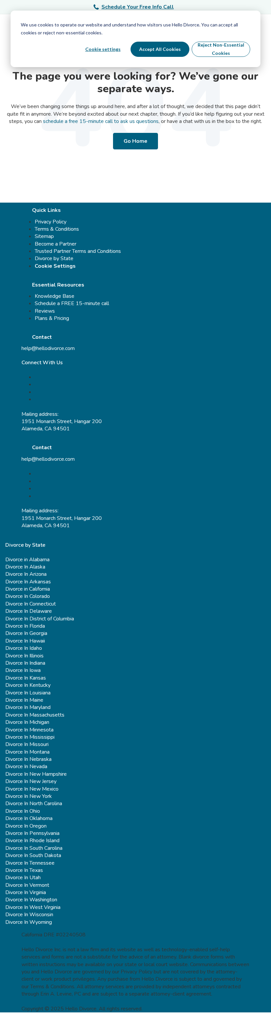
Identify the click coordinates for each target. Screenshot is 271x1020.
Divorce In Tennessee (30, 863)
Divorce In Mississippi (30, 737)
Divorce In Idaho (23, 648)
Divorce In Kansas (25, 678)
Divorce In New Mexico (31, 789)
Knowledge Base (54, 296)
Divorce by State (54, 258)
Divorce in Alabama (27, 559)
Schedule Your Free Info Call (137, 7)
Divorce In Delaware (28, 611)
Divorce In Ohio (22, 811)
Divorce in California (27, 589)
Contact (42, 337)
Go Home (135, 141)
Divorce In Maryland (28, 707)
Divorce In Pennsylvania (32, 833)
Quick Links (46, 210)
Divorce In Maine (24, 700)
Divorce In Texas (24, 870)
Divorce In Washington (31, 899)
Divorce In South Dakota (33, 855)
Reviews (45, 311)
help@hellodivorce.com (48, 348)
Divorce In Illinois (24, 655)
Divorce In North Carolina (33, 803)
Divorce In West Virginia (32, 907)
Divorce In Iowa (23, 670)
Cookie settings (103, 49)
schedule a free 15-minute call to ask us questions (101, 121)
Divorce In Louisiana (28, 692)
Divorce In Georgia (26, 633)
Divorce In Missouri (27, 744)
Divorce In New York (28, 796)
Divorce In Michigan (27, 722)
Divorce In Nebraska (28, 759)
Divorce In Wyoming (28, 922)
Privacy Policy (50, 221)
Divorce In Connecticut (30, 604)
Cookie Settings (55, 266)
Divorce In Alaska (25, 566)
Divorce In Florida (25, 626)
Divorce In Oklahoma (29, 818)
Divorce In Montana (27, 752)
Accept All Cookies (160, 49)
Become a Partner (55, 244)
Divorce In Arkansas (28, 581)
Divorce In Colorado (27, 596)
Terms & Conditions (57, 229)
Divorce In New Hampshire (36, 774)
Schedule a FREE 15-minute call (72, 303)
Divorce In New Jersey (31, 781)
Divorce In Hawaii (25, 641)
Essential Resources (58, 285)
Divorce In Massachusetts (34, 715)
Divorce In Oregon (26, 826)
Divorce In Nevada (26, 766)
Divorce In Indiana (25, 663)
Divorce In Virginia (25, 892)
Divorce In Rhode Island (32, 840)
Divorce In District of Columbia (39, 618)
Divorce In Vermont (27, 885)
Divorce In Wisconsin (29, 914)
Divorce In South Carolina (33, 848)
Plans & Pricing (52, 318)
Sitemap (44, 236)
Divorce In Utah (23, 877)
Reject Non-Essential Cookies (221, 49)
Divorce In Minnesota (29, 729)
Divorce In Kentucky (28, 685)
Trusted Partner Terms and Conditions (78, 251)
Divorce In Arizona (26, 574)
